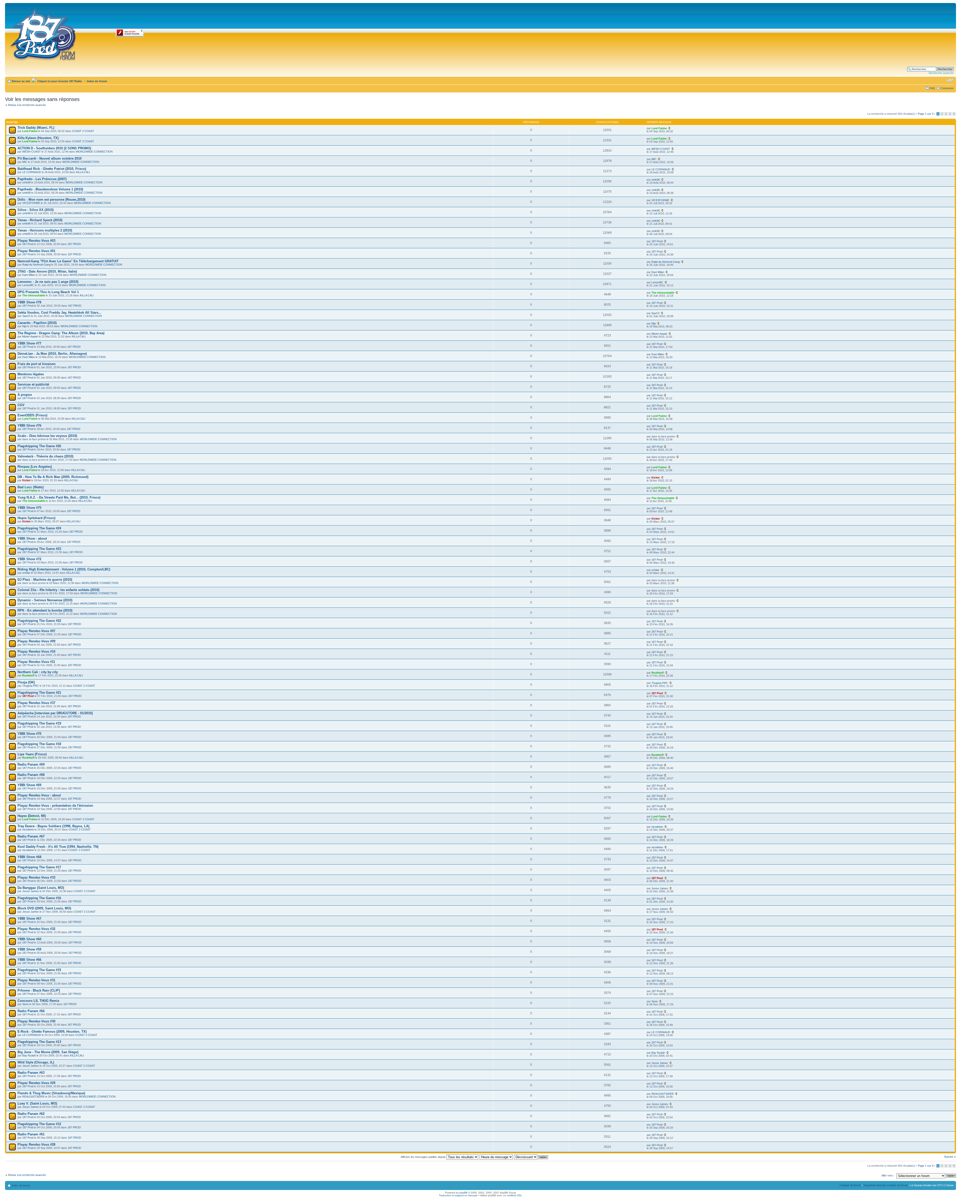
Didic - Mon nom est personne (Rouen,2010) (51, 199)
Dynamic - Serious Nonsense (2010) (45, 600)
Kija (24, 326)
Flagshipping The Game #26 (39, 446)
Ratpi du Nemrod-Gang (36, 264)
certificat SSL (514, 1195)
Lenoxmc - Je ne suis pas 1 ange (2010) (48, 282)
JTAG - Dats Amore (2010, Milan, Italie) (47, 271)
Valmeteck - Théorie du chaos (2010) (45, 456)
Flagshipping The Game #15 (39, 970)
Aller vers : (887, 1175)
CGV (21, 405)
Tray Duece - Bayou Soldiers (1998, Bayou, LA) (53, 826)
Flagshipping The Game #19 (39, 723)
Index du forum (97, 81)
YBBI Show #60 (29, 939)
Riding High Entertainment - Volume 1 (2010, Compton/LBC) (64, 569)
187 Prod (27, 244)
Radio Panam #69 (31, 764)
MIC (24, 161)
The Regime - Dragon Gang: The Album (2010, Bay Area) (61, 333)
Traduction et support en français (458, 1195)
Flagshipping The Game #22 (39, 621)
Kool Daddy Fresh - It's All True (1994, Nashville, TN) (58, 847)
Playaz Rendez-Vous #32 (36, 929)
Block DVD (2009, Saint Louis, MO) (44, 908)
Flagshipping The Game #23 (39, 549)
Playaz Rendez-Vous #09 (36, 641)
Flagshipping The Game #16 (39, 898)
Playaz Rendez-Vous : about (39, 795)
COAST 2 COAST (83, 131)
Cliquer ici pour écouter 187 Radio (59, 81)
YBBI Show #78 (29, 302)
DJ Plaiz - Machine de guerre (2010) (45, 579)
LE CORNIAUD (31, 172)
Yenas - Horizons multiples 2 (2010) (45, 230)
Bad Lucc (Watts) (31, 487)
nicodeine (28, 829)
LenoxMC (28, 285)
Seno (25, 1004)
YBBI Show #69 (29, 785)
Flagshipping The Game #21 (39, 692)
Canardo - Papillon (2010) (37, 323)
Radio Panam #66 (31, 1011)
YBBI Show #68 (29, 857)
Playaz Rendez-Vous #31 (36, 980)
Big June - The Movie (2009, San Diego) (48, 1052)
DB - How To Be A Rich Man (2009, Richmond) (53, 477)
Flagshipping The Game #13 (39, 1042)
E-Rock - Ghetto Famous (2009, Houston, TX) (52, 1031)
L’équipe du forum (850, 1185)
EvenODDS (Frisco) (32, 415)
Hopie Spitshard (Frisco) (36, 518)
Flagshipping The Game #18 (39, 744)
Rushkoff (28, 675)
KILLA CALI (83, 172)
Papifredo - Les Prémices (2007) (42, 179)
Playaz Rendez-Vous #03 (36, 241)
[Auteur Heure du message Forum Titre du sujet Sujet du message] (496, 1156)
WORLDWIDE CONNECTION (94, 151)
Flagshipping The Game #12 (39, 1124)
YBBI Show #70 (29, 734)
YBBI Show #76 (29, 425)
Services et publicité (33, 384)
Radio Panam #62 (31, 1114)
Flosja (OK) (26, 682)
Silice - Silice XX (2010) (36, 210)
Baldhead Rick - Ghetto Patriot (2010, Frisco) (52, 169)
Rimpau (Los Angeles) (35, 466)
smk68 (26, 182)
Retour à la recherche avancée (27, 104)
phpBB (463, 1192)
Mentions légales (31, 374)
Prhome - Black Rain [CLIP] (39, 990)
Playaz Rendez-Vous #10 (36, 651)
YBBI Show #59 (29, 949)
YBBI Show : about (32, 538)
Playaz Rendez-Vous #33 (36, 877)
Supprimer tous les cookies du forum (885, 1185)
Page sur (925, 113)
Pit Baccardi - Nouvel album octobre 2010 (50, 158)
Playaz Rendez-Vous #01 (36, 251)
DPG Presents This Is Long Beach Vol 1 (48, 292)
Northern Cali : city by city (38, 672)
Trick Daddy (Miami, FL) (36, 128)
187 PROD (74, 244)
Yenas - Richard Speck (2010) (40, 220)
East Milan (28, 274)
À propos (25, 395)
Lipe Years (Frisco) (32, 754)
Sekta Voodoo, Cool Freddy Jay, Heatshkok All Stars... (59, 312)
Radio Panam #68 (31, 775)
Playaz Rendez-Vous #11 (36, 662)
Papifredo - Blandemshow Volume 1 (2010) (50, 189)
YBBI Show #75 (29, 508)
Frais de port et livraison (37, 364)
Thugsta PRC (30, 685)
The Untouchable (33, 295)
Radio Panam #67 (31, 836)
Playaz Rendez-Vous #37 (36, 703)
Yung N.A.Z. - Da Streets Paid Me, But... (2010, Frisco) (59, 497)
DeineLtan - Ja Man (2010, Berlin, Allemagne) (52, 353)
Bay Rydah (29, 1055)
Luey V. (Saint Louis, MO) (37, 1103)
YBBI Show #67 (29, 918)
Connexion (946, 88)
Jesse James (30, 891)
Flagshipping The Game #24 (39, 528)
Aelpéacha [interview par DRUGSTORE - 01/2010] (55, 713)
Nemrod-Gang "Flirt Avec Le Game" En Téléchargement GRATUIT (68, 261)
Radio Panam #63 (31, 1072)
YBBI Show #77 (29, 343)
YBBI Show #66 (29, 960)
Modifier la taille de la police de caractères (949, 80)
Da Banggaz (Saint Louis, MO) (41, 888)
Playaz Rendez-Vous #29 (36, 1083)
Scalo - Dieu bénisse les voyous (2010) (47, 436)
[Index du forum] (43, 33)
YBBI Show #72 (29, 559)
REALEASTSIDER (33, 1096)
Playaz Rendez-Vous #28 (36, 1144)
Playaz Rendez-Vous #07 (36, 631)
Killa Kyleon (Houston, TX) (38, 138)
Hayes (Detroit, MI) (32, 816)
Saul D (26, 315)
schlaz (26, 572)
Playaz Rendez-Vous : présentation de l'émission (55, 805)
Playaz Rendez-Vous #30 (36, 1021)
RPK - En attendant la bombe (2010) (45, 610)
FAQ (932, 88)
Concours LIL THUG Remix (38, 1001)
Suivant (948, 1156)
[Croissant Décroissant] (531, 1156)
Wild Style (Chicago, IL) (36, 1062)
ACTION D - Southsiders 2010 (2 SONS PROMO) (54, 148)
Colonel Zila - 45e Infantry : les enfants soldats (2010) (58, 590)
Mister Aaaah (30, 336)
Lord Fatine (30, 131)
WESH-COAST (31, 151)
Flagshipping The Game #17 (39, 867)
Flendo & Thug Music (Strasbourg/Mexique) (51, 1093)
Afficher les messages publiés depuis (423, 1156)
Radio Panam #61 (31, 1134)
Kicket (26, 480)
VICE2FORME (31, 202)
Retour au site (21, 81)
